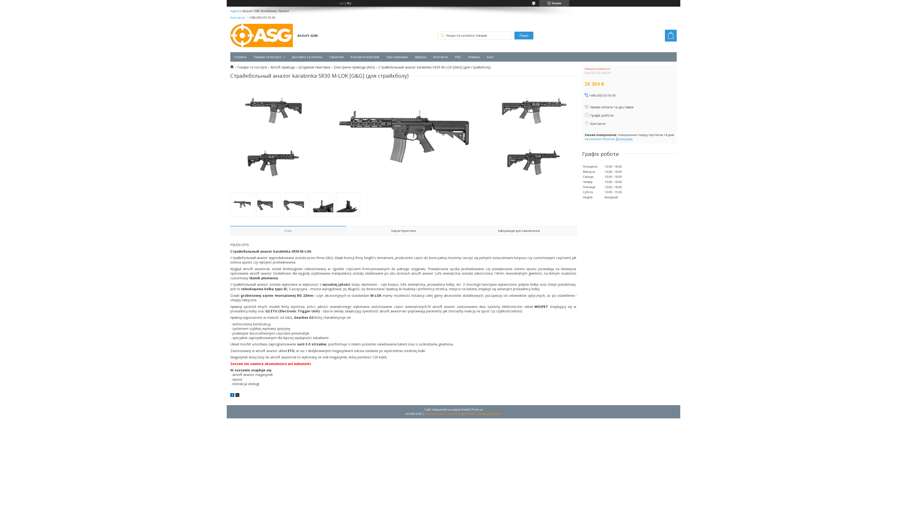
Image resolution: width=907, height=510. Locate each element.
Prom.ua (477, 410)
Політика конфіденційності (483, 414)
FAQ (458, 57)
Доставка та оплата (307, 57)
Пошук (524, 35)
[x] (237, 395)
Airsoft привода (282, 67)
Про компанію (397, 57)
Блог (490, 57)
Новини (474, 57)
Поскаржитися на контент (443, 414)
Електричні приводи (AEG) (354, 67)
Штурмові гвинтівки (314, 67)
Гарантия (336, 57)
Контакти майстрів (365, 57)
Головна (240, 57)
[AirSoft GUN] (261, 36)
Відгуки (420, 57)
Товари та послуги (267, 57)
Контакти (440, 57)
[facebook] (232, 395)
